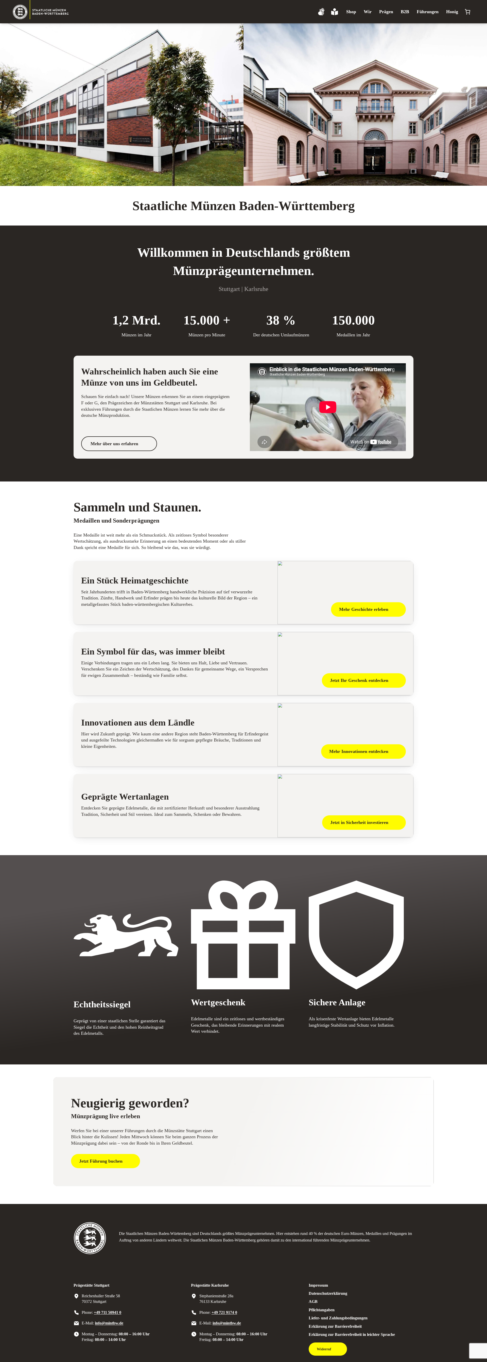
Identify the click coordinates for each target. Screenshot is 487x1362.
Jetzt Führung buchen (101, 1161)
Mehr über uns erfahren (114, 443)
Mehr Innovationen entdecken (358, 751)
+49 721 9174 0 (224, 1312)
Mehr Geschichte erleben (363, 609)
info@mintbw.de (109, 1323)
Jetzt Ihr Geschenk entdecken (359, 680)
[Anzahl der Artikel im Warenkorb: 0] (467, 12)
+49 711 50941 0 (107, 1312)
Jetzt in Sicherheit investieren (359, 822)
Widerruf (324, 1349)
